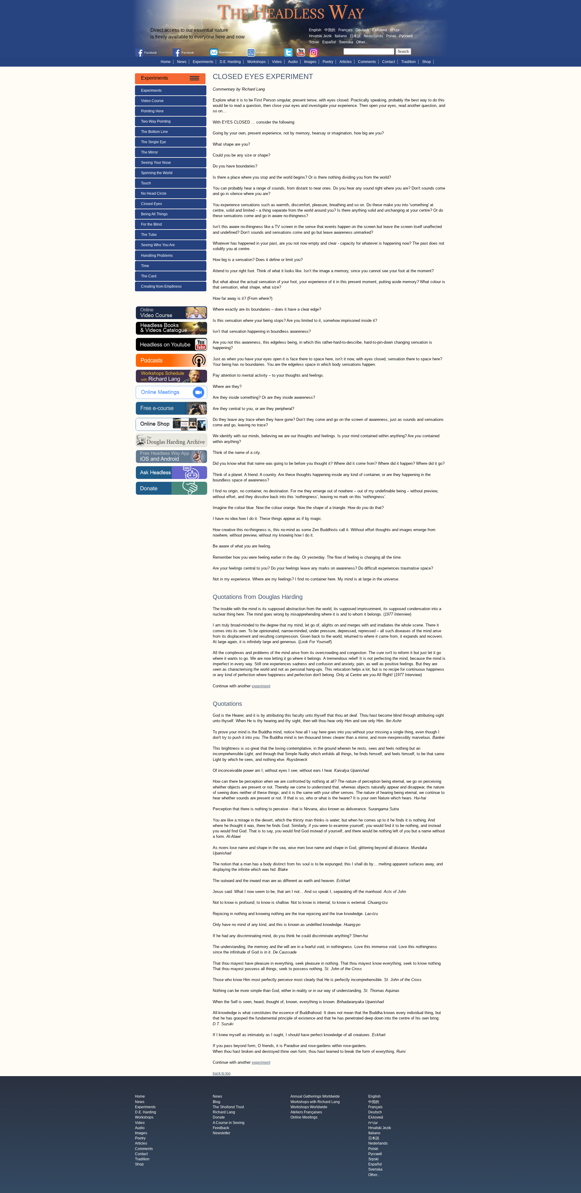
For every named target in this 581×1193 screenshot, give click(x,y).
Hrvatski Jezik (320, 36)
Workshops (256, 62)
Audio (293, 62)
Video (277, 62)
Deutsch (362, 30)
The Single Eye (153, 142)
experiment (261, 686)
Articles (346, 62)
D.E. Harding (230, 62)
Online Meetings (303, 1117)
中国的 (329, 30)
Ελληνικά (379, 30)
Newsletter (221, 1133)
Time (145, 266)
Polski (391, 36)
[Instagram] (313, 52)
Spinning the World (156, 173)
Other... (362, 42)
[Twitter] (288, 52)
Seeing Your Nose (156, 162)
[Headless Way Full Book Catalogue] (171, 328)
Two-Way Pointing (156, 121)
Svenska (346, 42)
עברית (394, 30)
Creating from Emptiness (161, 286)
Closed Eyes (151, 204)
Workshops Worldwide (308, 1107)
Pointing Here (152, 111)
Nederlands (373, 36)
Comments (367, 62)
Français (345, 30)
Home (166, 62)
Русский (406, 36)
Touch (146, 183)
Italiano (341, 36)
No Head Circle (153, 193)
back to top (222, 1073)
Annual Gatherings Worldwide (315, 1097)
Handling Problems (157, 255)
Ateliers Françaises (306, 1112)
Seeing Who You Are (158, 245)
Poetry (328, 62)
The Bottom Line (154, 132)
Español (329, 42)
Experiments (203, 62)
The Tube (149, 235)
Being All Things (154, 214)
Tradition (408, 62)
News (181, 62)
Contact (388, 62)
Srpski (314, 42)
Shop (426, 62)
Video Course (152, 101)
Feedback (221, 1128)
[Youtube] (301, 52)
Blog (216, 1102)
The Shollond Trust (228, 1107)
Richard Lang (224, 1112)
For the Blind (151, 224)
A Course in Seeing (229, 1123)
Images (310, 62)
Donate (219, 1117)
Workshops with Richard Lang (315, 1102)
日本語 (355, 36)
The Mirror (149, 152)
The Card (148, 276)
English (315, 30)
